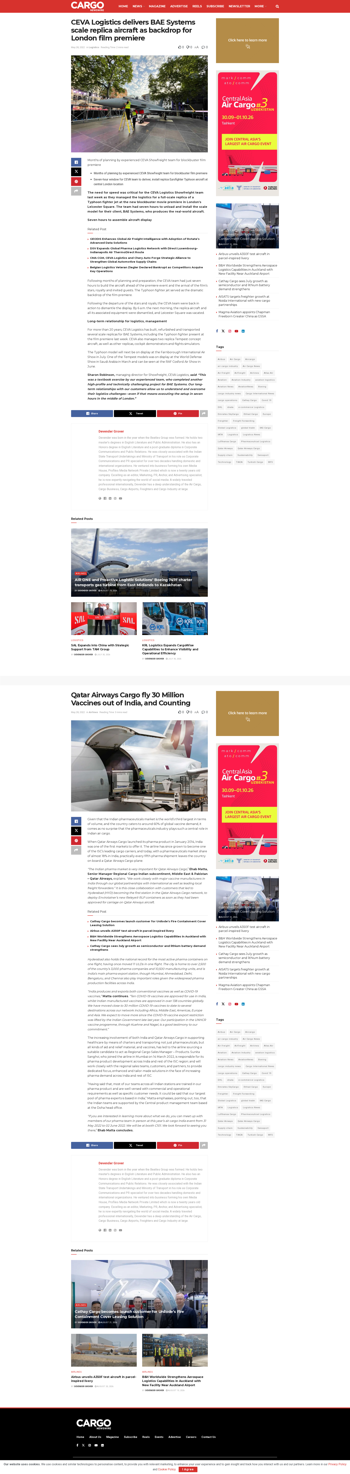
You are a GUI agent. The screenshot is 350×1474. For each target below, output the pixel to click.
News (137, 6)
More (259, 6)
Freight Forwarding (243, 421)
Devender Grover (111, 431)
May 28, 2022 (78, 47)
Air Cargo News (251, 366)
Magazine (157, 6)
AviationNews (245, 386)
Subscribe (215, 6)
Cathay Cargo (249, 400)
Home (123, 6)
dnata (230, 407)
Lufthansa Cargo (227, 441)
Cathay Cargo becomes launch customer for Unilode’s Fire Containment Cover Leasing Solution (247, 234)
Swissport (263, 455)
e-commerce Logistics (251, 407)
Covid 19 (266, 400)
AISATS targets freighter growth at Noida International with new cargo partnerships (244, 301)
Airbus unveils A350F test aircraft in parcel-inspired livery (132, 930)
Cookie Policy (167, 1469)
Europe (267, 414)
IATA (220, 434)
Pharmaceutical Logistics (255, 441)
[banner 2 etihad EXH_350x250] (247, 40)
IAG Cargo (265, 428)
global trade (248, 428)
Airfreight (240, 373)
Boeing (262, 386)
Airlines (81, 573)
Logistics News (251, 434)
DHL (220, 407)
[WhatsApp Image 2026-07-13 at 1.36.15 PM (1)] (247, 133)
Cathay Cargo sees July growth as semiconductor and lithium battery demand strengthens (244, 285)
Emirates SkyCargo (228, 414)
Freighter (223, 421)
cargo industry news (229, 393)
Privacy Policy (337, 1464)
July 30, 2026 (103, 654)
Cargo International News (260, 393)
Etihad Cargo (251, 414)
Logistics (94, 47)
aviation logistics (265, 380)
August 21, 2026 (228, 244)
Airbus (221, 359)
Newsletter (239, 6)
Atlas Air (268, 373)
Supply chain (225, 455)
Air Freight (224, 373)
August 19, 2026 (108, 590)
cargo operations (227, 400)
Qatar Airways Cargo (249, 448)
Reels (197, 6)
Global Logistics (227, 428)
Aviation (222, 380)
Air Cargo (235, 359)
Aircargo (250, 359)
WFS (270, 462)
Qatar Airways (225, 448)
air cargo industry (228, 366)
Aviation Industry (241, 380)
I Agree (188, 1469)
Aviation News (226, 386)
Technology (224, 462)
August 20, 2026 (104, 1386)
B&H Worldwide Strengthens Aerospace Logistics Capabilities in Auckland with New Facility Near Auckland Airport (248, 269)
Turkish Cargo (255, 462)
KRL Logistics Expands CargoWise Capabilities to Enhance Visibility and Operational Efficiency (170, 649)
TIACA (239, 462)
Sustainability (245, 455)
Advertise (179, 6)
